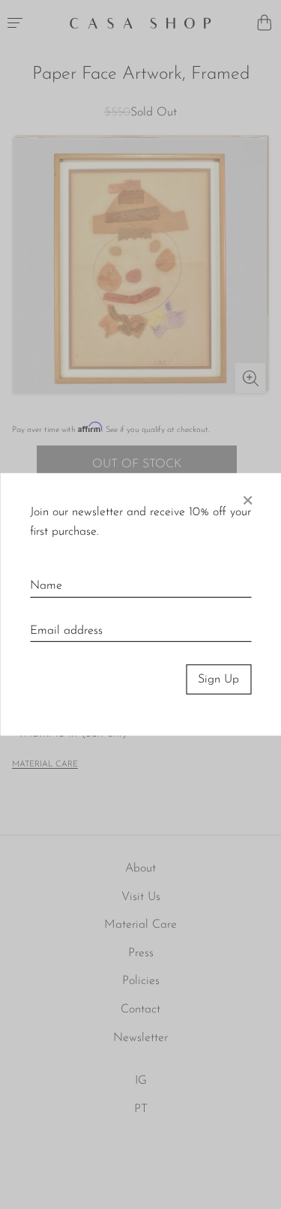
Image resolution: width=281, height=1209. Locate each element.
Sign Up (218, 680)
